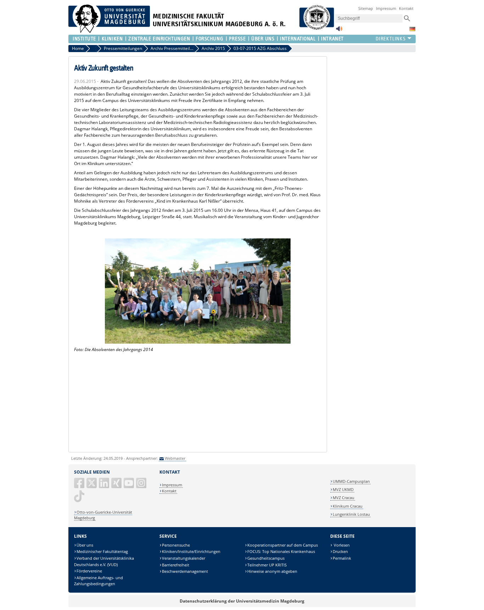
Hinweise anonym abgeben (272, 571)
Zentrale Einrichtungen (159, 38)
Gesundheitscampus (266, 558)
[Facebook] (79, 485)
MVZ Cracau (343, 497)
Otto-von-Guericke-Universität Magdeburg (103, 514)
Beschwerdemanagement (185, 571)
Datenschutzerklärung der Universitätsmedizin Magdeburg (242, 601)
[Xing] (117, 485)
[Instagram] (141, 485)
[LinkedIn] (104, 485)
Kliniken (112, 38)
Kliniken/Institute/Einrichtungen (191, 551)
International (297, 38)
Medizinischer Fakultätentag (102, 551)
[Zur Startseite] (109, 31)
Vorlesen (341, 545)
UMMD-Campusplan (351, 481)
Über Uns (262, 38)
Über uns (85, 545)
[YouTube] (129, 485)
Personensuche (176, 545)
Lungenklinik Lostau (351, 514)
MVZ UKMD (343, 489)
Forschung (209, 38)
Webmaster (175, 458)
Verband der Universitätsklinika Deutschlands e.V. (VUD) (104, 561)
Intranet (332, 38)
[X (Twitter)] (92, 485)
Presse (237, 38)
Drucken (340, 551)
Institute (84, 38)
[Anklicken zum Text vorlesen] (339, 31)
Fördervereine (89, 571)
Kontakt (406, 8)
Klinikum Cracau (347, 506)
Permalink (342, 558)
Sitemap (365, 8)
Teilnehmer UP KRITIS (267, 564)
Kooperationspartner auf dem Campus (282, 545)
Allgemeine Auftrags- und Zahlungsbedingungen (98, 581)
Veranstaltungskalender (183, 558)
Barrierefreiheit (175, 564)
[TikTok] (79, 499)
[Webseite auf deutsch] (412, 29)
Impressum (386, 8)
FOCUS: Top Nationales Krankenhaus (281, 551)
